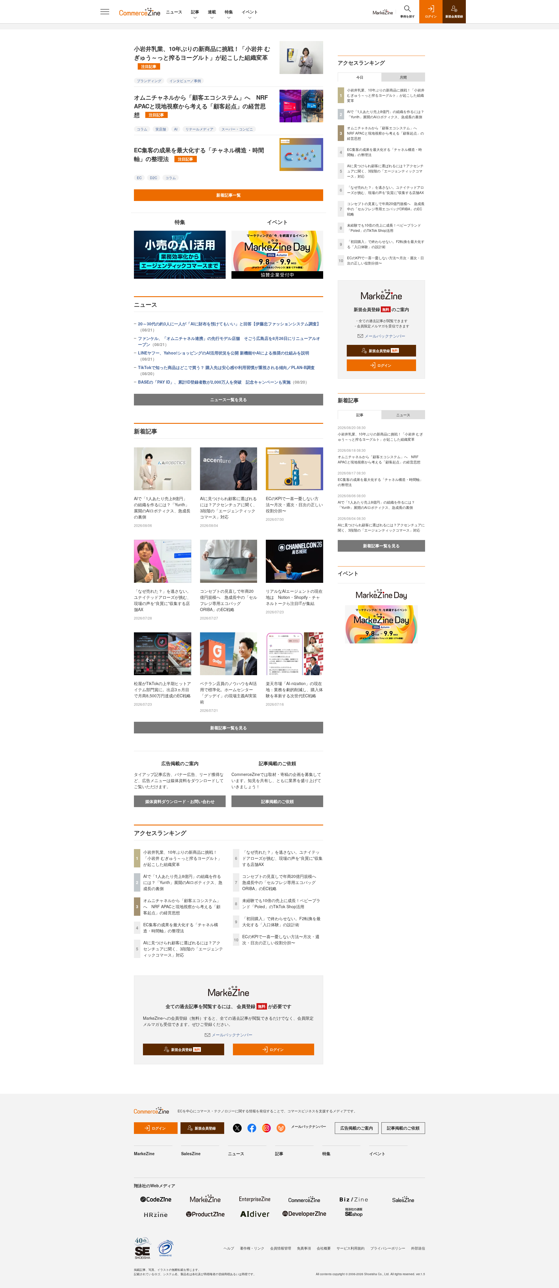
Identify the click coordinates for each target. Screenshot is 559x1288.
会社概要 (324, 1247)
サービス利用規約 (351, 1247)
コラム (142, 128)
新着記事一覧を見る (228, 728)
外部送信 (418, 1247)
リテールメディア (199, 128)
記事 (195, 12)
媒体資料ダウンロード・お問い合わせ (180, 801)
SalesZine (191, 1153)
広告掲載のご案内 (356, 1128)
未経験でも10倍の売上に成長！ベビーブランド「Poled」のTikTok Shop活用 (281, 903)
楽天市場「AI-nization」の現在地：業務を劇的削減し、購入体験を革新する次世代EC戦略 (294, 689)
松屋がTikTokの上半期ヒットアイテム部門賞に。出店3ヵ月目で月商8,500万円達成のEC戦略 (162, 689)
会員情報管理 (280, 1247)
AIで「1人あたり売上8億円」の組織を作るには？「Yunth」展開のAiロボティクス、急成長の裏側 (162, 507)
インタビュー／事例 (185, 80)
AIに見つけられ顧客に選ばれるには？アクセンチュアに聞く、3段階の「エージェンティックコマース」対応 (228, 507)
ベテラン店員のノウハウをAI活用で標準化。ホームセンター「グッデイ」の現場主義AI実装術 (228, 692)
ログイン (277, 1049)
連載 (212, 12)
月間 (403, 77)
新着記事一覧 (228, 195)
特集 (229, 12)
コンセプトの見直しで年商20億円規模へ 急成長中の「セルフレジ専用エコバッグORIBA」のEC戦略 (228, 600)
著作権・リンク (252, 1247)
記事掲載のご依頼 (277, 801)
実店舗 (160, 128)
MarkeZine (144, 1153)
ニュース (174, 12)
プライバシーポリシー (387, 1247)
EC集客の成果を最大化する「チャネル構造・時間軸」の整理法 (199, 154)
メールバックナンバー (232, 1035)
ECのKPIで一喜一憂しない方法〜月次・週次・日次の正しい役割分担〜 (294, 504)
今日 (359, 77)
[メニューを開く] (104, 11)
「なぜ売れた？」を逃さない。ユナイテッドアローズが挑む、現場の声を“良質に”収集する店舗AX (162, 600)
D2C (153, 177)
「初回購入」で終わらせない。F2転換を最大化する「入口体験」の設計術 (281, 921)
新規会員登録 (185, 1049)
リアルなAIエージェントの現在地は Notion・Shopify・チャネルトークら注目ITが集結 (294, 597)
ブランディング (149, 80)
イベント (250, 12)
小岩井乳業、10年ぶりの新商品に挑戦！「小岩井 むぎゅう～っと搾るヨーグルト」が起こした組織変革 (202, 56)
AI (175, 128)
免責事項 (304, 1247)
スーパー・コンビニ (237, 128)
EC (139, 177)
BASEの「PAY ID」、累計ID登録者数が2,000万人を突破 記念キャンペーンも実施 (223, 382)
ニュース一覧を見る (228, 399)
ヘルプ (229, 1247)
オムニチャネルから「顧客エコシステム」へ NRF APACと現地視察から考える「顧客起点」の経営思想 (201, 106)
